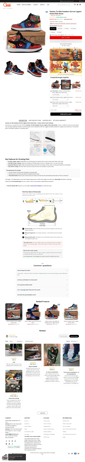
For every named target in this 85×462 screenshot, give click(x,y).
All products (9, 8)
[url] (11, 434)
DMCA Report (8, 453)
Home (4, 8)
